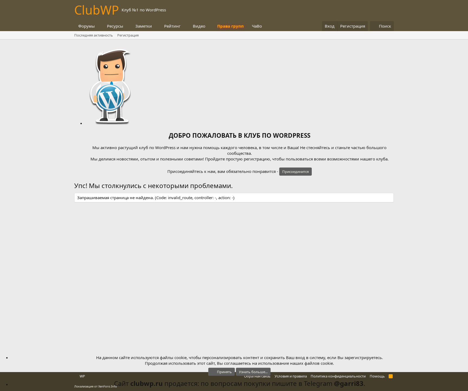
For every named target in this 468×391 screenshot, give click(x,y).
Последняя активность (93, 35)
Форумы (86, 26)
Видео (199, 26)
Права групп (230, 26)
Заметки (143, 26)
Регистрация (128, 35)
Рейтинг (172, 26)
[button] (99, 26)
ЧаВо (257, 26)
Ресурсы (115, 26)
